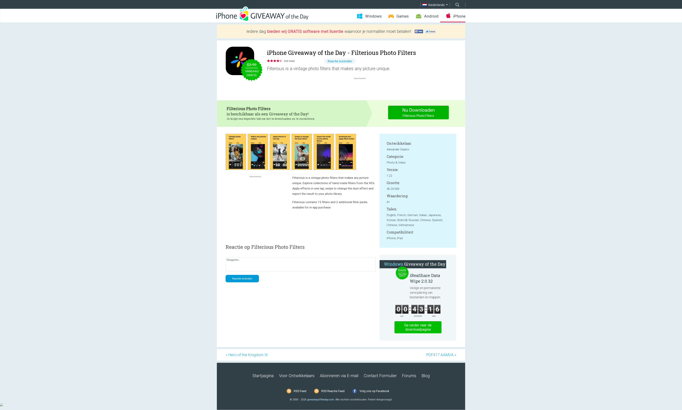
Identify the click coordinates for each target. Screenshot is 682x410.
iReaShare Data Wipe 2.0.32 (425, 278)
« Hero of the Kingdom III (247, 355)
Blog (426, 375)
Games (402, 16)
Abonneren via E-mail (339, 375)
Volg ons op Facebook (374, 391)
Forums (409, 375)
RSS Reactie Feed (333, 391)
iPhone (459, 16)
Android (431, 16)
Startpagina (263, 375)
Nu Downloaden (418, 112)
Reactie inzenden (340, 61)
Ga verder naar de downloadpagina (418, 327)
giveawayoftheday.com (320, 399)
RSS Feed (300, 391)
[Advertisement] (361, 88)
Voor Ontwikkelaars (297, 375)
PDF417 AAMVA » (441, 355)
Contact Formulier (380, 375)
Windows (373, 16)
